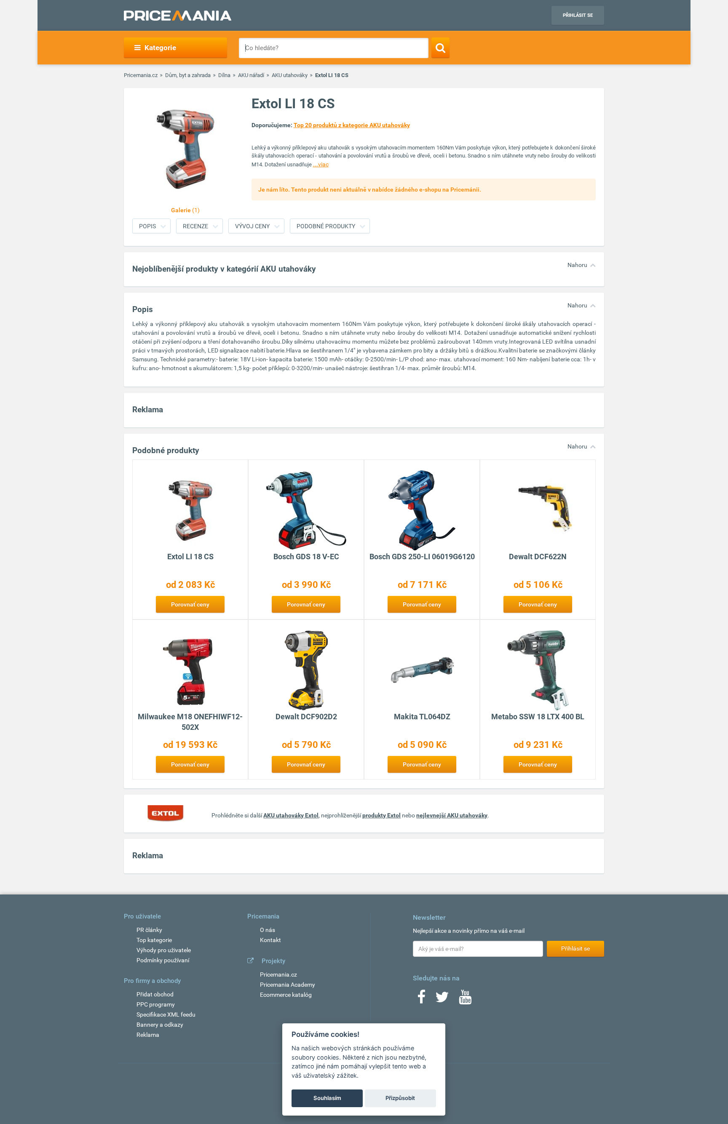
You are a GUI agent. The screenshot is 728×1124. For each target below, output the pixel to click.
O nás (267, 929)
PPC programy (155, 1004)
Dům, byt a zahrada (188, 75)
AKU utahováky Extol (290, 815)
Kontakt (270, 940)
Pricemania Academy (287, 984)
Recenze (195, 226)
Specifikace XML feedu (165, 1014)
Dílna (224, 75)
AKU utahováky (290, 75)
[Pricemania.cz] (177, 15)
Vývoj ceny (252, 226)
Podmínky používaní (162, 960)
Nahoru (577, 265)
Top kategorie (154, 940)
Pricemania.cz (141, 75)
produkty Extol (381, 815)
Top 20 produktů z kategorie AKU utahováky (352, 125)
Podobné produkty (326, 226)
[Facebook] (421, 999)
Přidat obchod (155, 994)
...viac (321, 164)
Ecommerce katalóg (286, 994)
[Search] (440, 47)
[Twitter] (442, 999)
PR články (149, 929)
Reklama (147, 1034)
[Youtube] (465, 999)
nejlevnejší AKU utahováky (451, 815)
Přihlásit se (578, 15)
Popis (147, 226)
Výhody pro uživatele (163, 950)
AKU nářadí (251, 75)
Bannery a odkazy (159, 1024)
